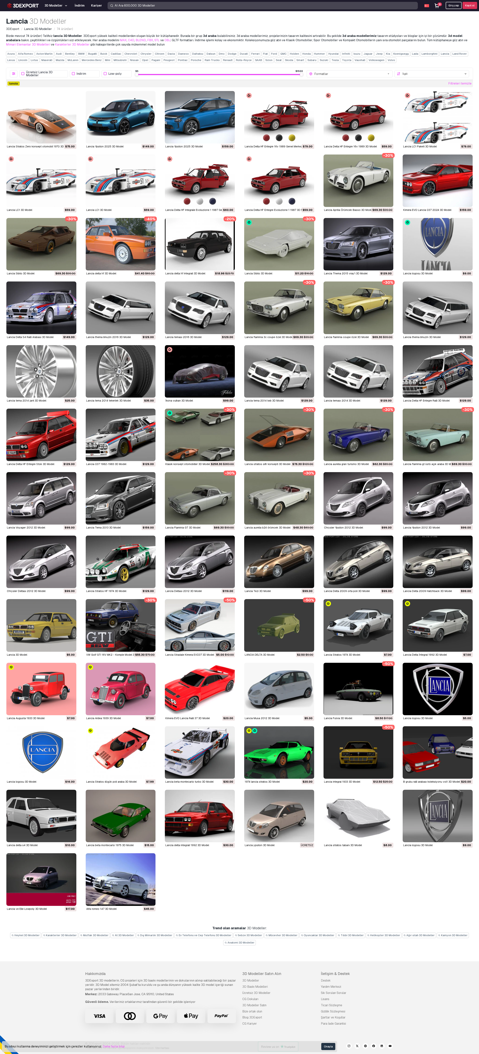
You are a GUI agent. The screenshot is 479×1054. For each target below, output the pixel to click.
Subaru (311, 60)
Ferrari (255, 53)
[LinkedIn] (382, 1046)
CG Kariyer (249, 1024)
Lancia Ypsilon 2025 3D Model (104, 146)
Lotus (34, 60)
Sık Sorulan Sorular (333, 993)
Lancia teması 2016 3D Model (183, 337)
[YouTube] (390, 1046)
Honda (306, 53)
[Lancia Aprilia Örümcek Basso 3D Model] (358, 181)
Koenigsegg (401, 53)
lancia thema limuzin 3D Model (422, 337)
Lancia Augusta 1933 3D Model (26, 718)
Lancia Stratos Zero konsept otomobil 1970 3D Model (39, 146)
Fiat (265, 53)
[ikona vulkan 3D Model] (200, 371)
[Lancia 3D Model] (41, 625)
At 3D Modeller (124, 935)
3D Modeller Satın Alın (261, 973)
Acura (11, 53)
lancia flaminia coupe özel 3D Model (346, 337)
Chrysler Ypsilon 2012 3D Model (343, 527)
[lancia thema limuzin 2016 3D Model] (121, 307)
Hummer (319, 53)
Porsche (196, 60)
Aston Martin (44, 53)
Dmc (222, 53)
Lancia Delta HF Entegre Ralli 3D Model (426, 400)
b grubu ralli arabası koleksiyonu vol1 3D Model (431, 781)
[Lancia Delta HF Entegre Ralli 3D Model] (438, 371)
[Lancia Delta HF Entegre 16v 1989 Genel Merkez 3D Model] (279, 117)
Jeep (379, 53)
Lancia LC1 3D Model (19, 210)
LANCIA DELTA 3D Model (259, 654)
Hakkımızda (95, 973)
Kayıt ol (470, 5)
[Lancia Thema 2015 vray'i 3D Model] (358, 244)
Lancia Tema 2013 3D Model (103, 527)
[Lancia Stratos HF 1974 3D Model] (121, 562)
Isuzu (356, 53)
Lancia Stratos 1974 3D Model (342, 654)
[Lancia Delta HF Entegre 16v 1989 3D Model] (358, 117)
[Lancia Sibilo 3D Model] (41, 244)
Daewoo (183, 53)
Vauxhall (360, 60)
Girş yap (453, 5)
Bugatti (92, 53)
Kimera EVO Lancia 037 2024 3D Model (427, 210)
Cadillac (116, 53)
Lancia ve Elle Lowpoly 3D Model (27, 909)
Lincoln (22, 60)
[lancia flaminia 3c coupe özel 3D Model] (279, 307)
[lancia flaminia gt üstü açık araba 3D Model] (438, 435)
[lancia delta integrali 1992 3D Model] (200, 816)
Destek (326, 980)
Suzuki (324, 60)
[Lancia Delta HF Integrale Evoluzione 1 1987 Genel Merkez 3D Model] (200, 181)
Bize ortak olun (252, 1011)
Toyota (346, 60)
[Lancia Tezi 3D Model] (279, 562)
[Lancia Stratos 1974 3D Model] (358, 625)
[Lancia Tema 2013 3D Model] (121, 498)
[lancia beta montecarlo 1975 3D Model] (121, 816)
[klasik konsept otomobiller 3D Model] (200, 435)
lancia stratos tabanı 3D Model (343, 845)
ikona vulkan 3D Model (179, 400)
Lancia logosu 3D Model (418, 718)
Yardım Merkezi (331, 987)
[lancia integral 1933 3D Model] (358, 752)
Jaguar (368, 53)
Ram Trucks (212, 60)
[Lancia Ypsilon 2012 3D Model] (438, 498)
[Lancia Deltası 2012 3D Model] (200, 562)
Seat (279, 60)
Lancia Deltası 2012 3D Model (183, 591)
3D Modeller (250, 980)
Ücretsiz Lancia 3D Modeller (39, 74)
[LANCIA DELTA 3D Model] (279, 625)
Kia (388, 53)
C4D (131, 40)
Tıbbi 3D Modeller (352, 935)
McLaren (73, 60)
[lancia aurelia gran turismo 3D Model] (358, 435)
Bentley (70, 53)
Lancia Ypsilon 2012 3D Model (421, 527)
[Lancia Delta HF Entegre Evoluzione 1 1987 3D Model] (279, 181)
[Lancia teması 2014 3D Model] (358, 371)
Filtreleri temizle (460, 83)
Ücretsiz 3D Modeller (256, 993)
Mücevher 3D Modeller (283, 935)
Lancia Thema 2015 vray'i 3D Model (345, 273)
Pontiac (182, 60)
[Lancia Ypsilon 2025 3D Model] (121, 117)
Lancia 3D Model (17, 654)
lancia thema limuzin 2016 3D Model (108, 337)
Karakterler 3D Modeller (72, 44)
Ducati (244, 53)
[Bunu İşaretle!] (71, 138)
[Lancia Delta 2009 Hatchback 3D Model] (438, 562)
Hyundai (333, 53)
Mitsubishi (120, 60)
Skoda (289, 60)
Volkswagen (376, 60)
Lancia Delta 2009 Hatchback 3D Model (427, 591)
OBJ (167, 40)
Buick (103, 53)
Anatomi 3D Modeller (240, 942)
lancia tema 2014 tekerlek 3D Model (108, 400)
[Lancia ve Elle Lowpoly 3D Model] (41, 879)
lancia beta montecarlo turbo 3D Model (189, 781)
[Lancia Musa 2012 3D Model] (279, 689)
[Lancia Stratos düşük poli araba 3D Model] (121, 752)
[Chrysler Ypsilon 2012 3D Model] (358, 498)
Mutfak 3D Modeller (96, 935)
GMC (283, 53)
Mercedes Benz (92, 60)
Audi (59, 53)
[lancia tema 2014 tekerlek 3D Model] (121, 371)
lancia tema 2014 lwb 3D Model (264, 400)
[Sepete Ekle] (63, 138)
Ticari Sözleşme (331, 1005)
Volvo (391, 60)
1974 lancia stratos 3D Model (262, 781)
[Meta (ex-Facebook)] (373, 1046)
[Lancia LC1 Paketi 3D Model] (438, 117)
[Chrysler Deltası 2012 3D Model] (41, 562)
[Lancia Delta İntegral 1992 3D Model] (438, 625)
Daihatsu (197, 53)
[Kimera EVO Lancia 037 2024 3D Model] (438, 181)
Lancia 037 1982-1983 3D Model (106, 464)
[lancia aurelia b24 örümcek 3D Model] (279, 498)
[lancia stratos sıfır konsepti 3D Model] (279, 435)
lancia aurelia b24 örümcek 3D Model (267, 527)
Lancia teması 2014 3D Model (342, 400)
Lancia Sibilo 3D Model (20, 273)
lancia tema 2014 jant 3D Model (26, 400)
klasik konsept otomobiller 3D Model (187, 464)
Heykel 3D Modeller (27, 935)
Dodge (232, 53)
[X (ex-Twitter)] (357, 1046)
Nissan (134, 60)
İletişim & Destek (335, 973)
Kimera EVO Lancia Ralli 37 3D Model (187, 718)
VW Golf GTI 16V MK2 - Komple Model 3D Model (115, 654)
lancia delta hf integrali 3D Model (185, 273)
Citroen (159, 53)
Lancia (445, 53)
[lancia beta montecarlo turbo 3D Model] (200, 752)
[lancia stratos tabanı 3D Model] (358, 816)
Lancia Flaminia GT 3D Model (182, 527)
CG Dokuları (250, 999)
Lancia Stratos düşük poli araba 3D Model (111, 781)
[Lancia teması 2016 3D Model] (200, 307)
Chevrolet (130, 53)
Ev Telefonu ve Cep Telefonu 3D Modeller (204, 935)
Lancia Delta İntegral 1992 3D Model (425, 654)
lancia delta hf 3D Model (101, 273)
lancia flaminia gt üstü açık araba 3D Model (429, 464)
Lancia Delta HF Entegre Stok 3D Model (30, 464)
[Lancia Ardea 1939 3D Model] (121, 689)
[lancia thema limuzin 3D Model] (438, 307)
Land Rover (459, 53)
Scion (268, 60)
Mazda (60, 60)
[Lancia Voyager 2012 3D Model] (41, 498)
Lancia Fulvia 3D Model (338, 718)
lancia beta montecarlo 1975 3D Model (110, 845)
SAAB (258, 60)
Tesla (335, 60)
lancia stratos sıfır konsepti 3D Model (267, 464)
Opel (145, 60)
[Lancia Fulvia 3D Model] (358, 689)
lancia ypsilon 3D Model (259, 845)
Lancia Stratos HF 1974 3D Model (106, 591)
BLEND (141, 40)
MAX (123, 40)
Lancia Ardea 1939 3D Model (103, 718)
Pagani (156, 60)
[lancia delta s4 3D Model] (41, 816)
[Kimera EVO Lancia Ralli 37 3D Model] (200, 689)
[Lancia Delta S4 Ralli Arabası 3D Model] (41, 307)
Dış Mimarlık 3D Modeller (156, 935)
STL (157, 40)
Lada (415, 53)
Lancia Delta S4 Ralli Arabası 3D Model (30, 337)
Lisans (325, 999)
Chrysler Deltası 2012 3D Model (26, 591)
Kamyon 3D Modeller (454, 935)
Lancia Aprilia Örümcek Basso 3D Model (348, 210)
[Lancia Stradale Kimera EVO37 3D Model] (200, 625)
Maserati (46, 60)
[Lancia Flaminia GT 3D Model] (200, 498)
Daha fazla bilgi (114, 1046)
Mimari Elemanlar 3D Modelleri (28, 44)
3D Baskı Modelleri (255, 987)
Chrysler (146, 53)
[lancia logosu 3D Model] (438, 244)
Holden (294, 53)
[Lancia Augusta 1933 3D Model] (41, 689)
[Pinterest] (365, 1046)
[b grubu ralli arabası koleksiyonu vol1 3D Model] (438, 752)
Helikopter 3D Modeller (385, 935)
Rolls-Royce (244, 60)
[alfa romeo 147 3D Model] (121, 879)
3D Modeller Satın (254, 1005)
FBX (150, 40)
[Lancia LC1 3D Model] (41, 181)
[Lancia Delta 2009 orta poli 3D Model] (358, 562)
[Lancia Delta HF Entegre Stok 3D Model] (41, 435)
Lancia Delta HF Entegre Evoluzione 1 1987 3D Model (276, 210)
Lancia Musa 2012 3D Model (262, 718)
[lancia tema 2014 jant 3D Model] (41, 371)
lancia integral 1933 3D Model (342, 781)
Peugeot (169, 60)
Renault (228, 60)
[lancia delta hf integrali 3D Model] (200, 244)
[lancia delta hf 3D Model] (121, 244)
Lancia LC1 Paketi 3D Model (420, 146)
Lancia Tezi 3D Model (258, 591)
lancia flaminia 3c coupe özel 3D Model (269, 337)
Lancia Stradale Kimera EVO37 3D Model (189, 654)
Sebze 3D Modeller (249, 935)
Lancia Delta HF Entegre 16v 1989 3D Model (350, 146)
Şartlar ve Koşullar (333, 1017)
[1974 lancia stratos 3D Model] (279, 752)
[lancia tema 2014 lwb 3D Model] (279, 371)
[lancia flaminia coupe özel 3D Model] (358, 307)
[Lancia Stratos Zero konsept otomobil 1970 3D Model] (41, 117)
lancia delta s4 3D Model (22, 845)
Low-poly (115, 73)
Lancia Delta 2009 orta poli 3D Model (347, 591)
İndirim (81, 73)
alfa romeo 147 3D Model (101, 909)
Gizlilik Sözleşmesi (333, 1011)
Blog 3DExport (252, 1017)
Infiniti (346, 53)
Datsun (211, 53)
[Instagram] (349, 1046)
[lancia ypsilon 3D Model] (279, 816)
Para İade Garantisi (333, 1024)
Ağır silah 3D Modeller (420, 935)
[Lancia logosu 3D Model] (438, 689)
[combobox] (352, 74)
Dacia (171, 53)
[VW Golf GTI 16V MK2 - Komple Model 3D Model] (121, 625)
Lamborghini (429, 53)
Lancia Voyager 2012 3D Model (26, 527)
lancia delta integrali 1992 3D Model (187, 845)
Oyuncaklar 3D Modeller (318, 935)
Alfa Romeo (25, 53)
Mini (107, 60)
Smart (300, 60)
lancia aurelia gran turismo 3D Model (346, 464)
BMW (81, 53)
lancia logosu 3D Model (418, 273)
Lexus (11, 60)
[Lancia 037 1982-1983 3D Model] (121, 435)
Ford (274, 53)
